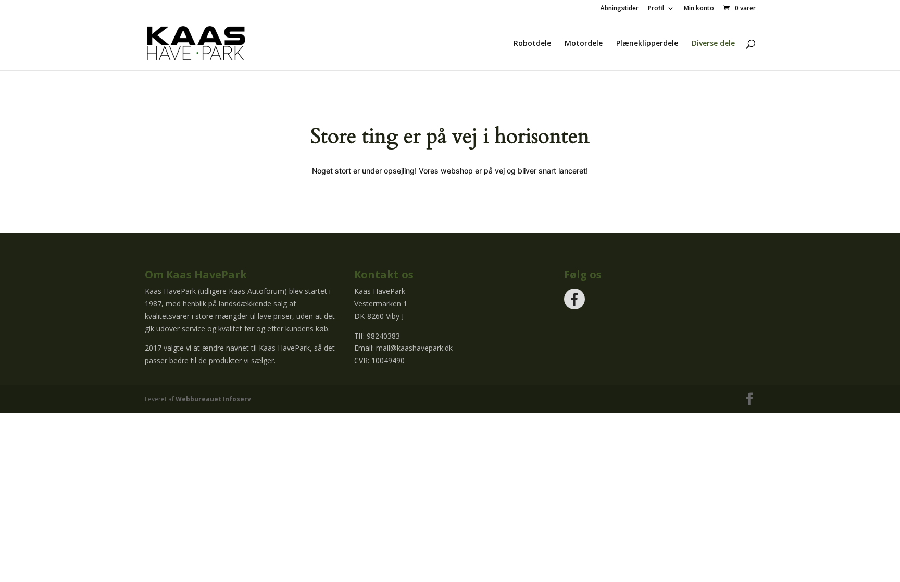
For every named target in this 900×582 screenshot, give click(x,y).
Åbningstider (619, 9)
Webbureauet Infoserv (213, 398)
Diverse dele (713, 44)
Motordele (584, 44)
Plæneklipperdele (647, 44)
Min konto (699, 9)
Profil (656, 9)
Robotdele (532, 44)
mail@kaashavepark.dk (414, 348)
